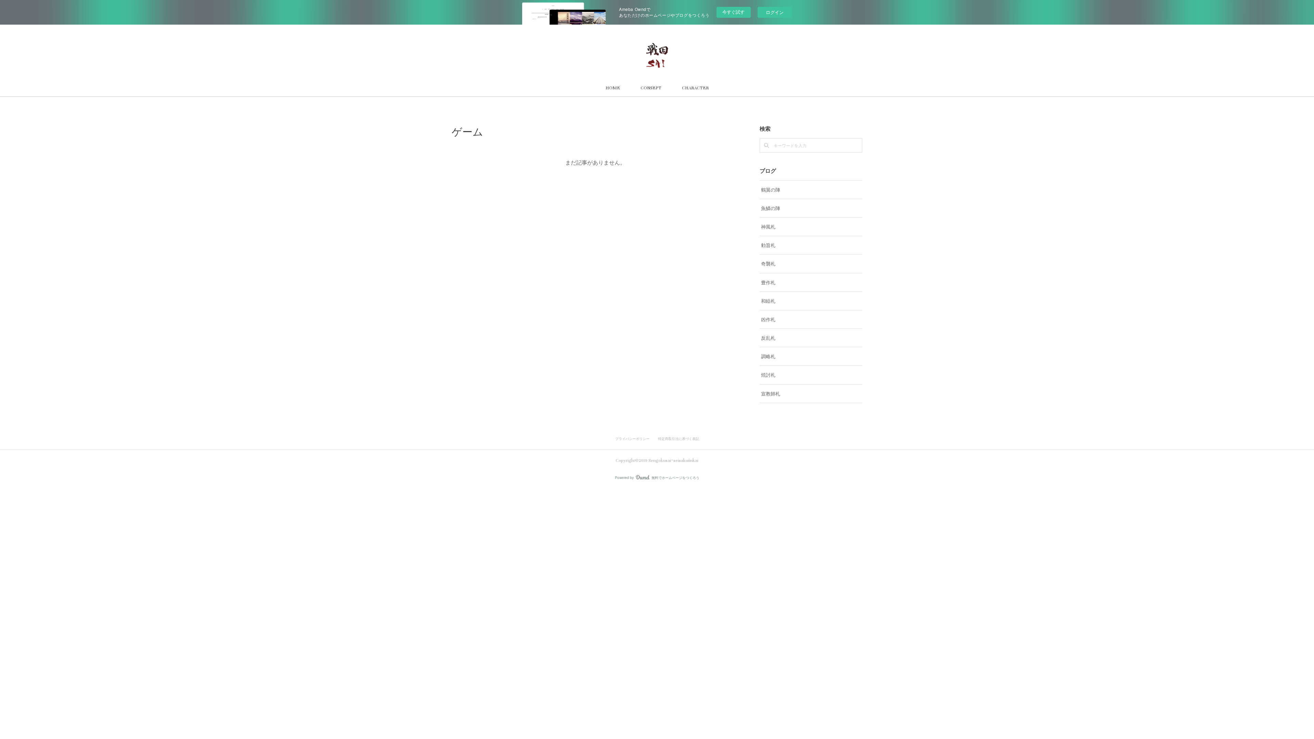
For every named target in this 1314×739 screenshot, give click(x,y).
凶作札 (768, 319)
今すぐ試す (733, 12)
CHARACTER (695, 88)
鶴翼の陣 (770, 189)
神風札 (768, 226)
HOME (613, 88)
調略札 (768, 356)
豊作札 (768, 282)
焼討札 (768, 374)
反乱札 (768, 337)
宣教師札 (770, 393)
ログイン (775, 12)
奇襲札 (768, 263)
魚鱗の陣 (770, 208)
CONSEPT (651, 88)
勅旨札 (768, 245)
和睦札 (768, 300)
